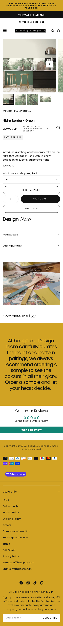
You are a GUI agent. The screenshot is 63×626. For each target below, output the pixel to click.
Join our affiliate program (18, 562)
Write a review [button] (31, 430)
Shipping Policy (12, 518)
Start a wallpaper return (17, 569)
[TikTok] (35, 583)
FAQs (6, 500)
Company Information (16, 531)
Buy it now (31, 208)
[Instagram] (28, 583)
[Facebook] (21, 583)
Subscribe (50, 617)
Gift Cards (9, 550)
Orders (7, 525)
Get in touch (10, 506)
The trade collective (31, 15)
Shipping (28, 128)
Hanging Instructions (15, 537)
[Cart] (58, 31)
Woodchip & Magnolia (17, 111)
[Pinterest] (42, 583)
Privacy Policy (11, 556)
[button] (31, 22)
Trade (6, 543)
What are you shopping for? (20, 173)
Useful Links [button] (9, 492)
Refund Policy (11, 512)
